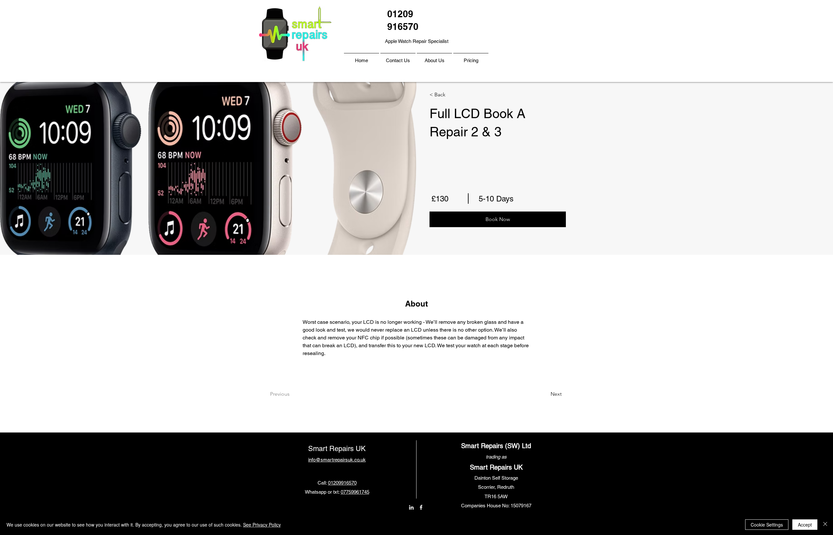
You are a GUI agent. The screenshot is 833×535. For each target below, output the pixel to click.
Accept (805, 524)
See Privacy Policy (262, 524)
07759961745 (355, 492)
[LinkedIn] (411, 507)
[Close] (825, 524)
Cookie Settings (767, 524)
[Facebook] (421, 507)
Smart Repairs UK (337, 449)
